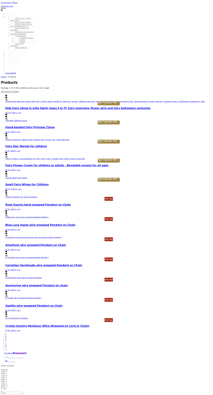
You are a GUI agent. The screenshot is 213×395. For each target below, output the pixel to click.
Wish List (12, 68)
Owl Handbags (21, 48)
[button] (86, 9)
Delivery (12, 66)
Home (11, 14)
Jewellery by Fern (17, 53)
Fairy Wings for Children (19, 29)
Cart (10, 71)
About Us (12, 60)
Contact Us (14, 63)
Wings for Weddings (17, 45)
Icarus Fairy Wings (9, 3)
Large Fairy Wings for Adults (20, 19)
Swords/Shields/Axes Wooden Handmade (22, 33)
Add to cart (16, 113)
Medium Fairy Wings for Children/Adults (21, 25)
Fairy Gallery (15, 58)
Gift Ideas (13, 50)
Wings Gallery (15, 55)
